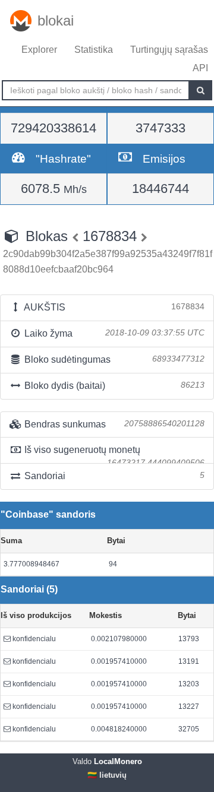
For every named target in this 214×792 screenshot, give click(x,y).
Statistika (93, 50)
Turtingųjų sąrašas (169, 50)
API (200, 68)
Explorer (39, 50)
